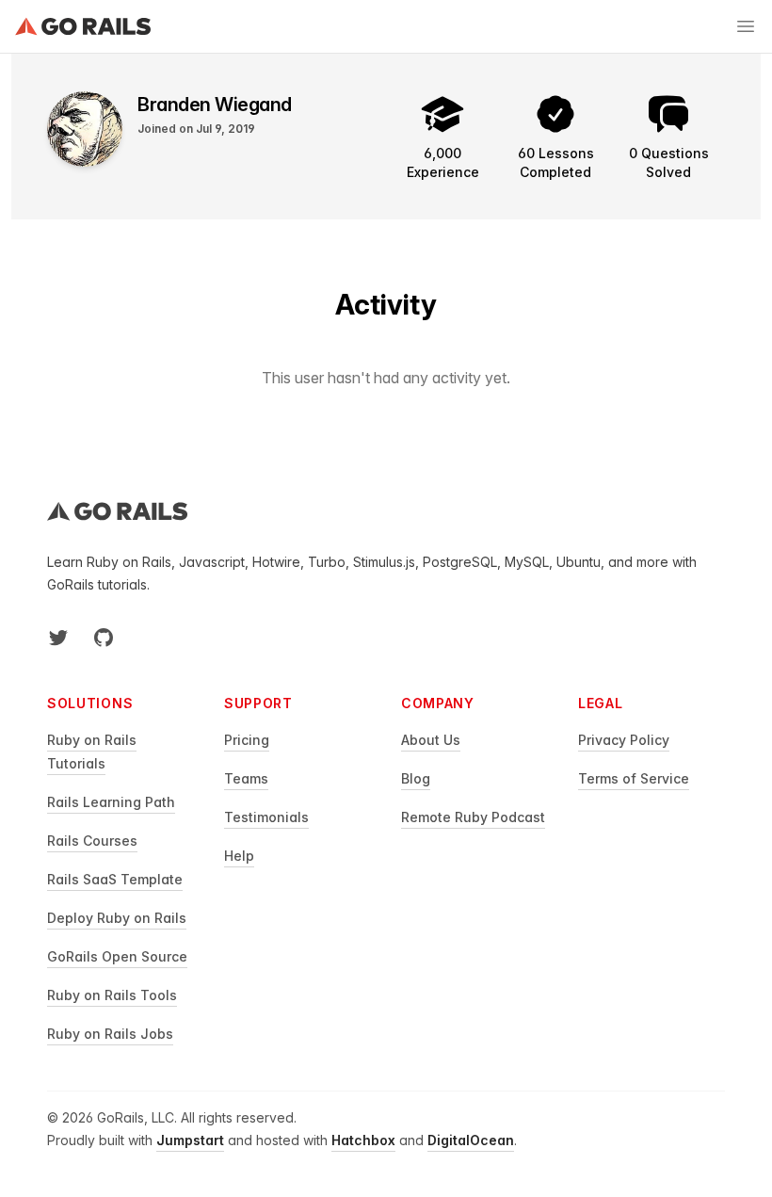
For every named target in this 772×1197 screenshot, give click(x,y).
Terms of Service (633, 778)
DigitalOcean (470, 1140)
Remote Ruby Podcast (473, 817)
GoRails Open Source (117, 956)
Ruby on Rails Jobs (110, 1034)
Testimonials (266, 817)
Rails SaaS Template (115, 879)
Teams (246, 778)
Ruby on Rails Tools (112, 995)
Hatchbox (363, 1140)
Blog (415, 778)
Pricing (246, 740)
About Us (430, 740)
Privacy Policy (623, 740)
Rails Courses (92, 841)
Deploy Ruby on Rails (116, 918)
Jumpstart (190, 1140)
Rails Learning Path (111, 802)
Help (239, 856)
